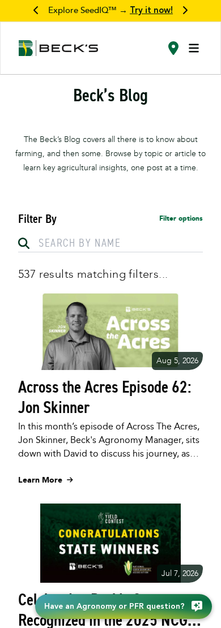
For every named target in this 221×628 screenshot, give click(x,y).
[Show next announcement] (185, 11)
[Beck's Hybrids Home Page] (58, 48)
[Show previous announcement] (36, 11)
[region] (110, 10)
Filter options (181, 218)
